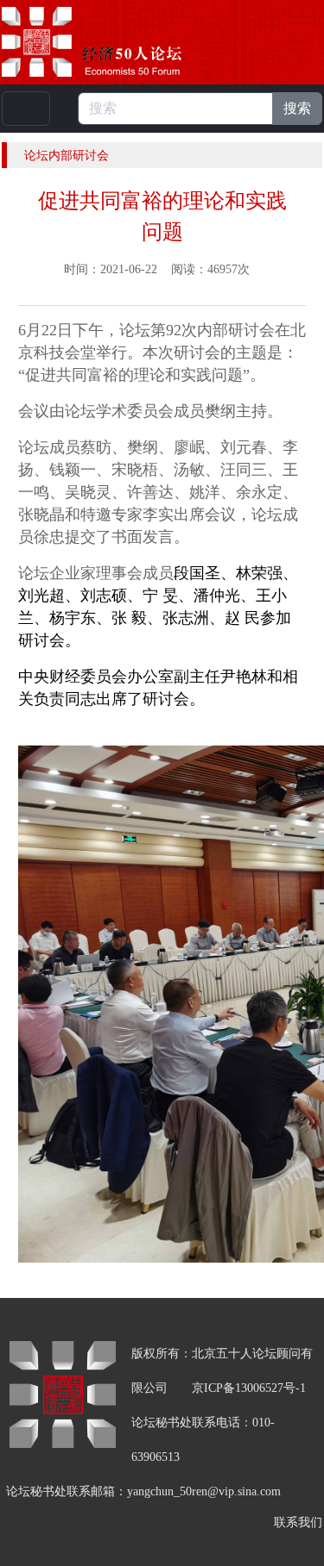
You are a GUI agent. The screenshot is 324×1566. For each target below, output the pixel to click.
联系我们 (298, 1522)
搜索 (297, 108)
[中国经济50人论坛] (111, 42)
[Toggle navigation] (26, 108)
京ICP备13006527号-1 (249, 1388)
